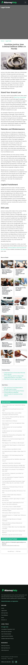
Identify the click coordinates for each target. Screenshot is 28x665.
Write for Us (4, 619)
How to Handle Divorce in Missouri (9, 420)
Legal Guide (8, 41)
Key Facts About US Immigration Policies (14, 391)
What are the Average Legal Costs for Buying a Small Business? (6, 361)
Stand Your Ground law (20, 97)
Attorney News (4, 612)
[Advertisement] (14, 23)
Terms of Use (10, 658)
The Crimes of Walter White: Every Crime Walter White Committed (21, 344)
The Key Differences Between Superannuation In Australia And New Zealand (13, 394)
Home (2, 41)
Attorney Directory (5, 645)
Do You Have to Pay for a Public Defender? (21, 289)
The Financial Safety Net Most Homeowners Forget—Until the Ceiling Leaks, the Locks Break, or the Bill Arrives (13, 483)
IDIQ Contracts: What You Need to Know (20, 308)
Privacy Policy (4, 658)
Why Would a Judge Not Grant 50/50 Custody (21, 361)
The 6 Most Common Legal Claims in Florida (15, 379)
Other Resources (5, 650)
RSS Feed (18, 551)
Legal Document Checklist (7, 636)
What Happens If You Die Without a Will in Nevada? (13, 442)
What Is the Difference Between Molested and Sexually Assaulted (7, 344)
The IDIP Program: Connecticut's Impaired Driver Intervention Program (7, 309)
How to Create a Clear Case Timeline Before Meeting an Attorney (7, 271)
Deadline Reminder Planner (7, 638)
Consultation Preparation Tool (8, 629)
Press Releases (4, 615)
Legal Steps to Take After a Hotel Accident (11, 463)
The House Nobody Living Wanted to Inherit (11, 449)
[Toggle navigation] (25, 2)
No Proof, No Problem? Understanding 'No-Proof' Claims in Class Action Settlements (7, 291)
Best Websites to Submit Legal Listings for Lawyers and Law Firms (20, 272)
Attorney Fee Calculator (6, 631)
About (2, 617)
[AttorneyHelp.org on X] (13, 662)
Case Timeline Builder (6, 634)
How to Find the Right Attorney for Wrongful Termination (20, 326)
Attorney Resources (5, 648)
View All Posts (11, 551)
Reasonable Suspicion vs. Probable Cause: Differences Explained (6, 327)
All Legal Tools (4, 626)
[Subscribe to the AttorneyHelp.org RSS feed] (16, 662)
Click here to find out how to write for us (10, 545)
